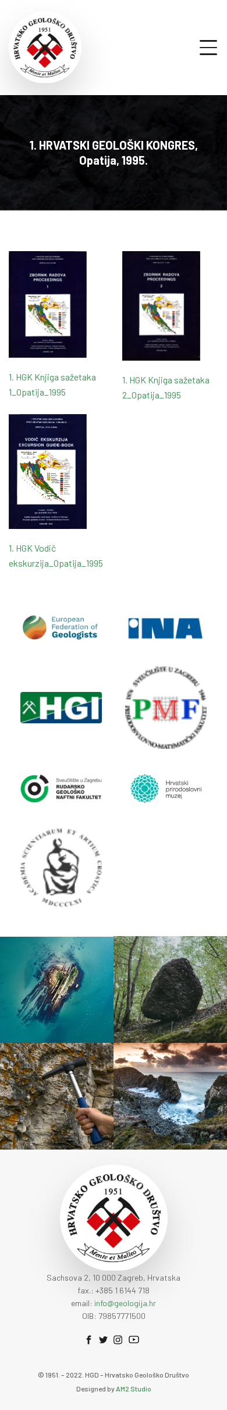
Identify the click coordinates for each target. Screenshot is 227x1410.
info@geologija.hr (125, 1303)
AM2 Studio (133, 1388)
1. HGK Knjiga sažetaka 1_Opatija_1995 (52, 384)
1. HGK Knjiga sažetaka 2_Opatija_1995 (166, 387)
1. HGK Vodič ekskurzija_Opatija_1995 (56, 555)
